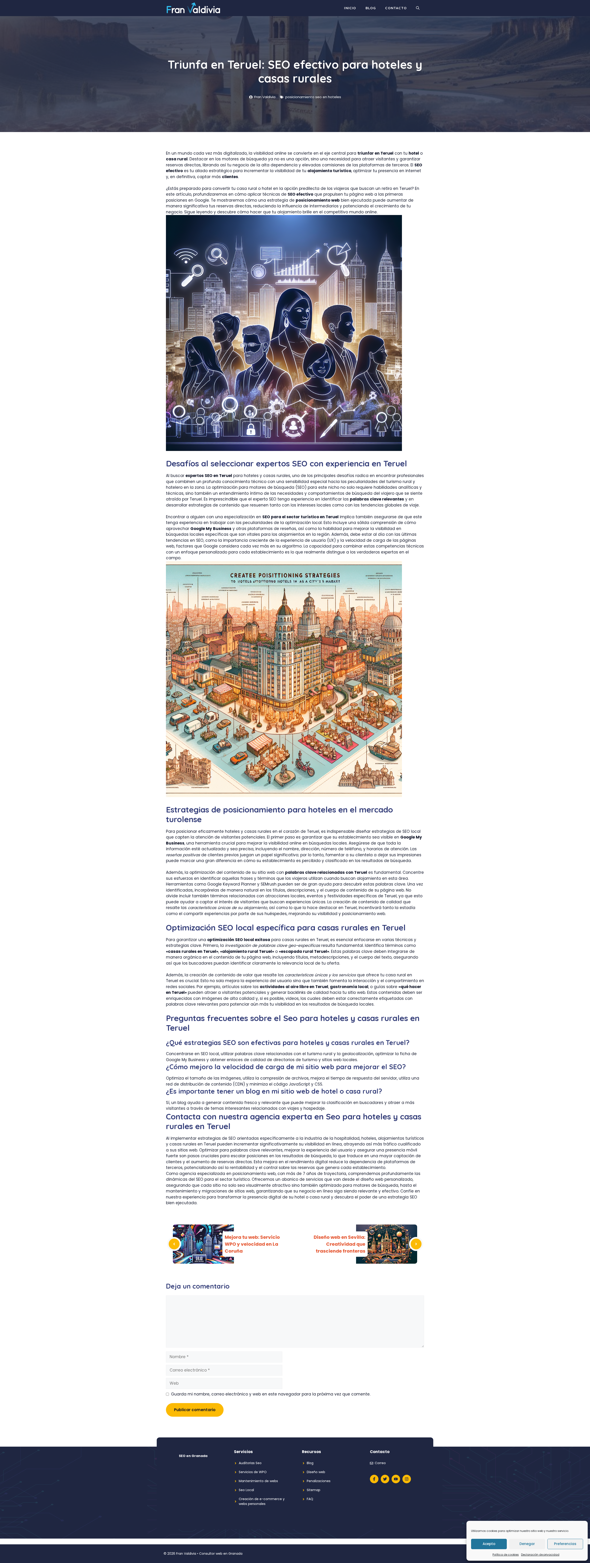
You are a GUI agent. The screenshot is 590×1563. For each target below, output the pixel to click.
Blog (371, 8)
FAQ (310, 1499)
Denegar (527, 1543)
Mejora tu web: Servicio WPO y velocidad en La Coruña (252, 1244)
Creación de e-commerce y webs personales (262, 1501)
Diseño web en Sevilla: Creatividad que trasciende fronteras (339, 1244)
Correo (380, 1463)
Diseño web (316, 1472)
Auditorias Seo (250, 1463)
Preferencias (565, 1543)
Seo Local (246, 1490)
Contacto (396, 8)
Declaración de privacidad (540, 1555)
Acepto (489, 1543)
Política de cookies (506, 1555)
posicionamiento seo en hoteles (313, 96)
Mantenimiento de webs (258, 1481)
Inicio (350, 8)
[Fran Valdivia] (193, 8)
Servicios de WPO (253, 1472)
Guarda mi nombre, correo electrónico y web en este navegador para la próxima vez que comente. (270, 1394)
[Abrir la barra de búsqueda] (417, 8)
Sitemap (313, 1490)
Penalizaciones (318, 1481)
